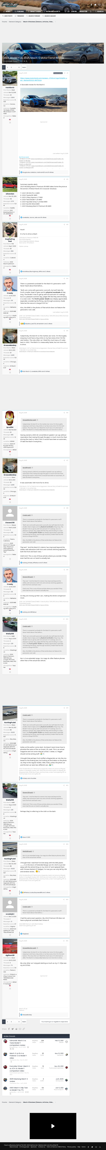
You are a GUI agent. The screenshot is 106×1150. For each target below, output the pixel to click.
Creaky (10, 293)
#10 (67, 619)
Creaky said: (27, 515)
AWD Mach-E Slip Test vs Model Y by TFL (19, 1089)
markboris (8, 61)
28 (26, 61)
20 (10, 432)
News (8, 11)
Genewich (60, 1055)
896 (12, 251)
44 (11, 95)
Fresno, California (9, 540)
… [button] (15, 67)
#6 (67, 413)
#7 (67, 460)
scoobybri (10, 914)
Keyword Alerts (53, 11)
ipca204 (10, 427)
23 (10, 353)
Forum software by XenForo (21, 1145)
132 (11, 199)
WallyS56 (10, 634)
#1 (67, 73)
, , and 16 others (34, 217)
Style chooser (14, 1147)
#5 (67, 331)
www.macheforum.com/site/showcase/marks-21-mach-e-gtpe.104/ (41, 163)
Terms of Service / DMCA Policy (56, 1147)
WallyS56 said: (27, 851)
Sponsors (34, 1147)
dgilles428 (10, 955)
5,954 (12, 97)
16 (13, 1049)
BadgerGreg (13, 1047)
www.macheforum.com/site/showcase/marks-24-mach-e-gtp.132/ (41, 159)
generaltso (13, 1092)
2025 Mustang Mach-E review (19, 1080)
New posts (8, 16)
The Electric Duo (14, 1060)
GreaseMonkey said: (29, 420)
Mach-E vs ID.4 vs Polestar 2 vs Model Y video (18, 1055)
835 (12, 435)
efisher (61, 1042)
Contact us (41, 1147)
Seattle (12, 208)
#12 (67, 785)
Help (79, 1147)
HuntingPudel (10, 722)
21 (11, 921)
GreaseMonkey (10, 345)
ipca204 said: (27, 468)
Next (23, 67)
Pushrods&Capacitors (17, 1073)
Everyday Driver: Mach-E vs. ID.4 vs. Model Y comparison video (20, 1068)
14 (28, 1047)
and (29, 612)
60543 (12, 441)
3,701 (12, 201)
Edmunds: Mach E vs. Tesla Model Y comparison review (18, 1042)
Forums (20, 11)
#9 (67, 570)
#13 (67, 844)
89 (11, 730)
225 (12, 643)
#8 (67, 508)
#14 (67, 899)
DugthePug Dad (10, 240)
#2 (67, 179)
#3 (67, 224)
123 (12, 300)
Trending (20, 16)
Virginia (12, 926)
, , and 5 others (34, 563)
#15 (67, 941)
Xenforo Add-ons (48, 1145)
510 (12, 532)
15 (10, 1049)
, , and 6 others (36, 371)
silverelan (10, 194)
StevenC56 (9, 523)
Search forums (34, 16)
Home (83, 1147)
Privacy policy (71, 1147)
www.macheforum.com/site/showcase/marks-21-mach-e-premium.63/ (41, 166)
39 (10, 248)
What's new (35, 11)
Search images (50, 16)
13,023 (13, 732)
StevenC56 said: (28, 577)
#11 (67, 708)
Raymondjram (58, 1089)
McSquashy (59, 1081)
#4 (67, 278)
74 (12, 965)
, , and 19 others (38, 172)
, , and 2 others (36, 271)
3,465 (12, 355)
